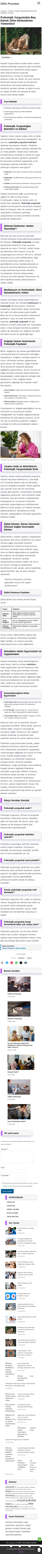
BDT (16, 1487)
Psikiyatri (11, 1206)
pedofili (30, 1495)
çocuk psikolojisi (23, 1508)
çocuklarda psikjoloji (14, 1508)
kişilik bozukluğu (23, 1491)
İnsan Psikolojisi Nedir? (17, 1121)
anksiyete (21, 958)
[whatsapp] (16, 963)
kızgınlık (20, 1493)
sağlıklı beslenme (15, 1497)
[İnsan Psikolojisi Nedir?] (19, 1119)
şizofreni (7, 1510)
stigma (29, 958)
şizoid (11, 1510)
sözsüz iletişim (24, 1504)
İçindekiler (6, 57)
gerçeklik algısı (19, 1489)
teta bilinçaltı (11, 1506)
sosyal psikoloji (26, 1500)
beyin (23, 1487)
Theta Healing (13, 1216)
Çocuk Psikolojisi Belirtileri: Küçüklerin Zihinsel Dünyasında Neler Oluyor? (20, 1045)
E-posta (5, 1175)
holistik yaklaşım (27, 1489)
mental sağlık (25, 1493)
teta (31, 1503)
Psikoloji (10, 11)
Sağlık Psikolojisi (14, 1097)
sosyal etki (14, 1500)
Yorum (4, 1149)
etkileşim (27, 1487)
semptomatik (31, 1497)
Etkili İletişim (12, 1213)
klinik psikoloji (31, 1491)
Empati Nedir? (13, 1072)
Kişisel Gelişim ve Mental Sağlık (14, 948)
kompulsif (7, 1493)
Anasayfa (3, 11)
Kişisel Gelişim (13, 1209)
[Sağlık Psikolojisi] (19, 1094)
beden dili (19, 1487)
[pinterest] (11, 963)
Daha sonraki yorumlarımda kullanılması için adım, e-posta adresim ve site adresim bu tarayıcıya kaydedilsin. (20, 1184)
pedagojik (26, 1495)
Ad (3, 1167)
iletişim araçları (15, 1491)
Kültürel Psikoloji (14, 994)
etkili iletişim (32, 1487)
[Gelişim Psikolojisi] (19, 1016)
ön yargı (29, 1508)
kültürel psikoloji (14, 1493)
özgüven (34, 1508)
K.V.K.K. (21, 1552)
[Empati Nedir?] (21, 1069)
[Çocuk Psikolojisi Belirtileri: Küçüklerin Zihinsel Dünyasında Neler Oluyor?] (21, 1041)
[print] (26, 963)
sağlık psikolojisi (23, 1497)
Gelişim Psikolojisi (15, 1019)
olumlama (10, 1495)
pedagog (21, 1495)
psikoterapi (8, 1497)
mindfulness (32, 1493)
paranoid (17, 1495)
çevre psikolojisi (24, 1506)
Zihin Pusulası (9, 3)
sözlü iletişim (18, 1504)
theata (19, 1506)
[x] (21, 963)
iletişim (8, 1491)
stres (13, 1504)
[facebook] (7, 963)
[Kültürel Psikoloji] (19, 991)
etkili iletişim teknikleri (10, 1489)
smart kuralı (8, 1500)
